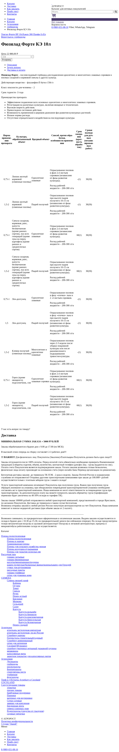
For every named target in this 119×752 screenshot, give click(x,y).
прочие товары (14, 690)
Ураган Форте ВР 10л (11, 34)
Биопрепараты (14, 669)
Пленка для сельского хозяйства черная (26, 546)
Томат (16, 588)
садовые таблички (16, 714)
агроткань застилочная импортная (24, 630)
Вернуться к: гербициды (13, 37)
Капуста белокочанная (30, 622)
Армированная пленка (18, 544)
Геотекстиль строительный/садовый (25, 638)
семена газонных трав (18, 708)
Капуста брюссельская (30, 619)
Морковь (17, 601)
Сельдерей (18, 604)
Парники (11, 695)
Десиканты (12, 661)
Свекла (16, 591)
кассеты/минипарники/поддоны (23, 562)
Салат (16, 606)
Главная (11, 19)
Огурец (16, 586)
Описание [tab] (12, 65)
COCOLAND (8, 682)
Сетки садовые (14, 700)
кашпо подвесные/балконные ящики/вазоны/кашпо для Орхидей (39, 565)
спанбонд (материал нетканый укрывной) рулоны (31, 648)
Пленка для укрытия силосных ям (24, 552)
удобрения (12, 674)
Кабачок (17, 583)
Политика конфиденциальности (17, 721)
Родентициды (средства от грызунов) (25, 711)
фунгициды (13, 677)
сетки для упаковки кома (19, 575)
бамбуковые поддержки (18, 693)
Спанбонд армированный (20, 640)
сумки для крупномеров (19, 567)
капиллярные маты (16, 653)
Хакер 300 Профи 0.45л (34, 34)
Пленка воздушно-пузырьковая (22, 549)
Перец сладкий (20, 625)
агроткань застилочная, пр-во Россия (25, 633)
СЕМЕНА (6, 578)
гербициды (12, 27)
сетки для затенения (17, 643)
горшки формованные (18, 559)
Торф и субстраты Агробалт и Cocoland (20, 680)
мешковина (12, 651)
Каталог (11, 21)
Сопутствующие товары (13, 685)
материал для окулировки (19, 698)
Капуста (17, 609)
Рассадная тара (8, 554)
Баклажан (17, 599)
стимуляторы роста (16, 672)
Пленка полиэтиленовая (13, 536)
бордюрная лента (15, 706)
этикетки (11, 687)
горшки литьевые (15, 557)
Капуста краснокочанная (31, 617)
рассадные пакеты (16, 570)
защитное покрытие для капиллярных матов (29, 656)
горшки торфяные (16, 572)
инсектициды (13, 666)
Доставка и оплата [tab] (16, 70)
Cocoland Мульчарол (17, 646)
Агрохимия (12, 24)
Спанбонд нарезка (16, 635)
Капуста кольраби (27, 612)
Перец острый (20, 596)
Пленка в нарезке (15, 541)
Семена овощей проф (17, 580)
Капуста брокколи (28, 614)
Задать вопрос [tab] (14, 67)
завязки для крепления (18, 703)
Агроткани (6, 627)
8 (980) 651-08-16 (60, 27)
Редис (16, 593)
